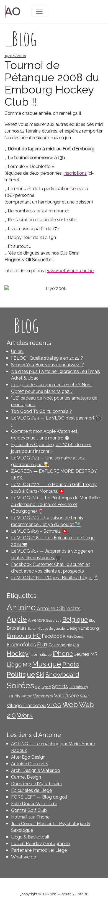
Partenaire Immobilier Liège (39, 850)
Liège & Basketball (30, 837)
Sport (46, 687)
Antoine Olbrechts (59, 608)
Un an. (17, 351)
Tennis (13, 695)
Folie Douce (74, 637)
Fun (42, 644)
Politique (21, 674)
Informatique (41, 654)
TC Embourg (78, 687)
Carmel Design (26, 777)
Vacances (43, 695)
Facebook (53, 636)
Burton (32, 628)
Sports (60, 686)
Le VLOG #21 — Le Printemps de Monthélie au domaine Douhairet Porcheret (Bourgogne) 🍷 (55, 504)
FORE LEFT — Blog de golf (39, 797)
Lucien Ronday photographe (40, 843)
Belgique (75, 619)
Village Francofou (26, 705)
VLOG (54, 705)
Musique (46, 664)
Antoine (21, 607)
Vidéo (84, 696)
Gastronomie (60, 645)
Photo (70, 664)
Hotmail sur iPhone (30, 817)
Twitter (26, 696)
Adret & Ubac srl (75, 894)
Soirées (20, 685)
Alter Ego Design (28, 757)
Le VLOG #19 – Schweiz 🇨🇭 (39, 531)
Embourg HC (24, 635)
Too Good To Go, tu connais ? (41, 411)
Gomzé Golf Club (29, 810)
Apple (17, 619)
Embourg (90, 628)
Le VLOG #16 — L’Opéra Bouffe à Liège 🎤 (54, 577)
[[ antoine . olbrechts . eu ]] (12, 11)
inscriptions (75, 173)
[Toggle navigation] (39, 11)
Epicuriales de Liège (31, 790)
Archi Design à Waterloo (35, 770)
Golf (76, 645)
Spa (37, 687)
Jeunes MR (85, 654)
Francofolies (21, 644)
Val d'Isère (66, 695)
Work (25, 715)
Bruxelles (17, 628)
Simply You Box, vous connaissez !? (47, 364)
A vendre (36, 620)
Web (70, 704)
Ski (40, 674)
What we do (23, 857)
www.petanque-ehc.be (70, 270)
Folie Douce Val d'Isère (34, 803)
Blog (92, 620)
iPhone (63, 653)
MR (27, 665)
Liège (14, 664)
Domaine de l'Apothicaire (36, 783)
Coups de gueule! (52, 629)
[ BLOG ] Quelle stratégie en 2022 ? (47, 358)
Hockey (18, 653)
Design (73, 628)
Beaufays (53, 620)
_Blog (23, 325)
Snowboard (62, 674)
